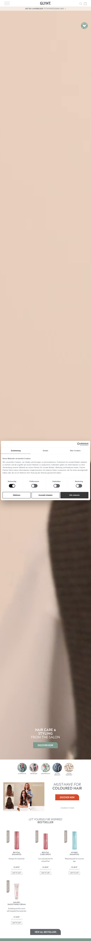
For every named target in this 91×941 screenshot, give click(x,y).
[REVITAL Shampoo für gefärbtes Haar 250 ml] (17, 840)
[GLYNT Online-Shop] (45, 3)
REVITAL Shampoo (16, 853)
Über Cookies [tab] (75, 451)
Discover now (45, 745)
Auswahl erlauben (45, 495)
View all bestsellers (45, 932)
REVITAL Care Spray (45, 853)
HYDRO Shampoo (74, 853)
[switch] (34, 486)
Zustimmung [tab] (16, 451)
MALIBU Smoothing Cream (17, 903)
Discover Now (67, 797)
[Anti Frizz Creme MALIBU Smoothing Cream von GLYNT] (17, 890)
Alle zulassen (74, 495)
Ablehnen (16, 495)
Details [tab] (45, 451)
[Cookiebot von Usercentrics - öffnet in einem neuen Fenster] (78, 444)
